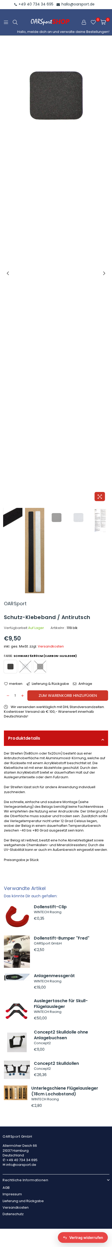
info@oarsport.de (21, 1164)
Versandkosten (51, 646)
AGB (6, 1187)
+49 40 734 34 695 (35, 4)
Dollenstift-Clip (50, 907)
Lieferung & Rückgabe (50, 683)
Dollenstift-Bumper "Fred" (61, 938)
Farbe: (40, 656)
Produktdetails (24, 738)
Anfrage (85, 683)
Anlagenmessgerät (54, 976)
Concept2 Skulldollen (56, 1063)
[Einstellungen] (83, 22)
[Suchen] (15, 22)
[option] (56, 273)
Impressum (12, 1194)
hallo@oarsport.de (77, 4)
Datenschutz (13, 1214)
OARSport (15, 603)
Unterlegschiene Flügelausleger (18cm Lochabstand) (64, 1091)
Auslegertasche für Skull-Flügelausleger (61, 1004)
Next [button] (104, 273)
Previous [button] (8, 273)
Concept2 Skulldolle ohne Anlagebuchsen (61, 1035)
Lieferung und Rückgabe (23, 1200)
